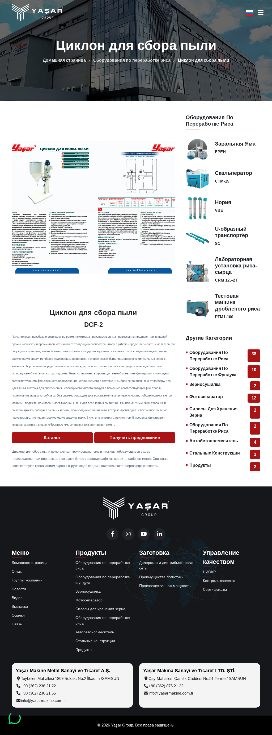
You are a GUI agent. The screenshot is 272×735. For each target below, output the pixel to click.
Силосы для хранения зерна (222, 412)
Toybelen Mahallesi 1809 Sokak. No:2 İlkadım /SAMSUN (70, 678)
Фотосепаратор (222, 397)
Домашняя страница (64, 60)
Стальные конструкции (222, 454)
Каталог (52, 437)
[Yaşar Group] (37, 13)
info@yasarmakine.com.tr (43, 700)
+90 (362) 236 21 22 (38, 686)
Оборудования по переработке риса (132, 60)
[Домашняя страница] (136, 508)
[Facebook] (112, 534)
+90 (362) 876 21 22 (165, 686)
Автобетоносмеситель (222, 441)
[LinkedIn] (159, 534)
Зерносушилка (222, 385)
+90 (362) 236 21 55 (38, 693)
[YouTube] (144, 534)
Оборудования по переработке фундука (222, 371)
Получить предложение (134, 437)
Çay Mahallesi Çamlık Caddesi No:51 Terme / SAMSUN (197, 678)
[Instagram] (128, 534)
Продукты (222, 466)
